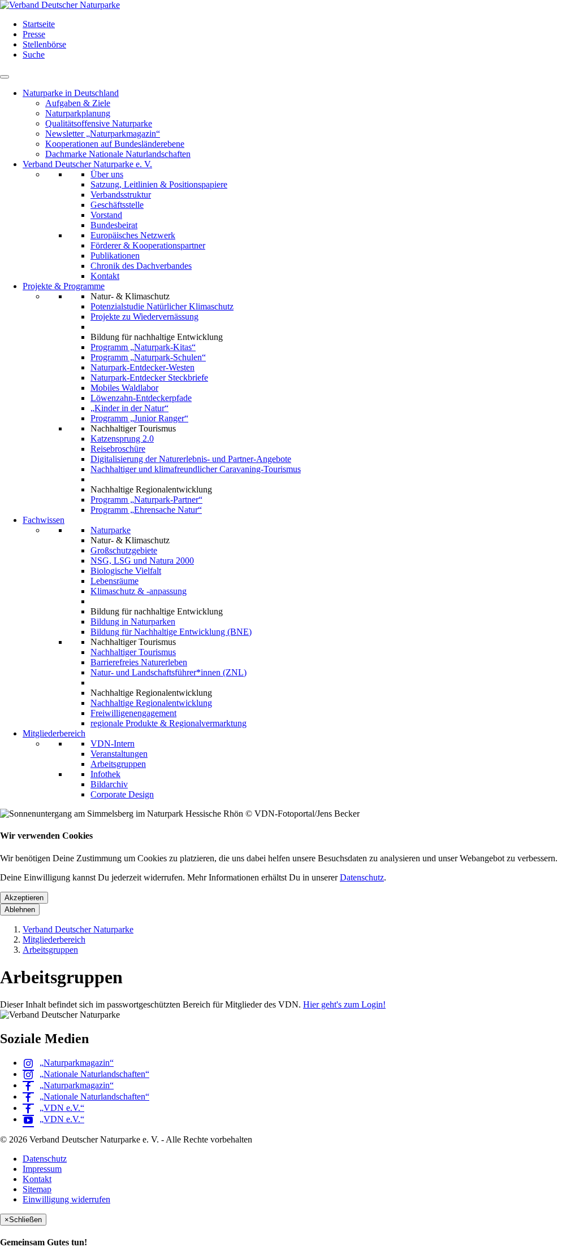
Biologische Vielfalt (125, 570)
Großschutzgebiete (123, 550)
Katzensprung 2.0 (122, 438)
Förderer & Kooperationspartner (147, 245)
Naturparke (110, 530)
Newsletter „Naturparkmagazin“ (102, 133)
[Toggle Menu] (4, 77)
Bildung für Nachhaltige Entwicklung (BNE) (171, 631)
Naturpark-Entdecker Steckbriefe (149, 377)
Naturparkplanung (77, 113)
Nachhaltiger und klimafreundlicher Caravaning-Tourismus (195, 469)
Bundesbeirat (113, 225)
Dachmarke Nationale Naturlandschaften (118, 154)
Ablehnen (20, 909)
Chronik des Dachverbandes (141, 266)
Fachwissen (43, 520)
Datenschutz (362, 877)
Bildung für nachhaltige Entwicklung (156, 337)
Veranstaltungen (119, 753)
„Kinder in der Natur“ (129, 408)
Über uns (106, 174)
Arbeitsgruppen (118, 764)
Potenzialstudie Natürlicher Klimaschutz (162, 306)
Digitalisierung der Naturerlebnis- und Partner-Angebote (190, 459)
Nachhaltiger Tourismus (133, 652)
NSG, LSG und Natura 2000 (142, 560)
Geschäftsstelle (117, 205)
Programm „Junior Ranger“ (139, 418)
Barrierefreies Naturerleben (138, 662)
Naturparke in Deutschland (71, 93)
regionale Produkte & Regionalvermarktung (168, 723)
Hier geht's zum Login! (344, 1004)
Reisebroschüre (117, 449)
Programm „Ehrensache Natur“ (146, 510)
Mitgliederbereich (54, 733)
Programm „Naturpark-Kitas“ (143, 347)
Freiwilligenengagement (133, 713)
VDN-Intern (112, 743)
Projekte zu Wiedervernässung (144, 316)
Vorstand (106, 215)
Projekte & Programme (64, 286)
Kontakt (104, 276)
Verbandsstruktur (120, 194)
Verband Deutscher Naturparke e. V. (87, 164)
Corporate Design (122, 794)
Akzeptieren (24, 897)
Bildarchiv (109, 784)
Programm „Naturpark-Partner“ (146, 499)
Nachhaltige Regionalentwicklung (151, 703)
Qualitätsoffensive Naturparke (98, 123)
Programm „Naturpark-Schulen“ (148, 357)
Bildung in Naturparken (132, 621)
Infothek (105, 774)
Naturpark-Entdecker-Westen (142, 367)
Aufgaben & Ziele (77, 103)
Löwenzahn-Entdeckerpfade (141, 398)
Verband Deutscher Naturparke (78, 929)
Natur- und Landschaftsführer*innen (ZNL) (168, 672)
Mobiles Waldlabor (124, 388)
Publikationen (115, 255)
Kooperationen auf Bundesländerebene (114, 144)
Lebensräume (114, 581)
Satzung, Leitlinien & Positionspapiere (158, 184)
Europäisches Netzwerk (132, 235)
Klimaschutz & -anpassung (138, 591)
